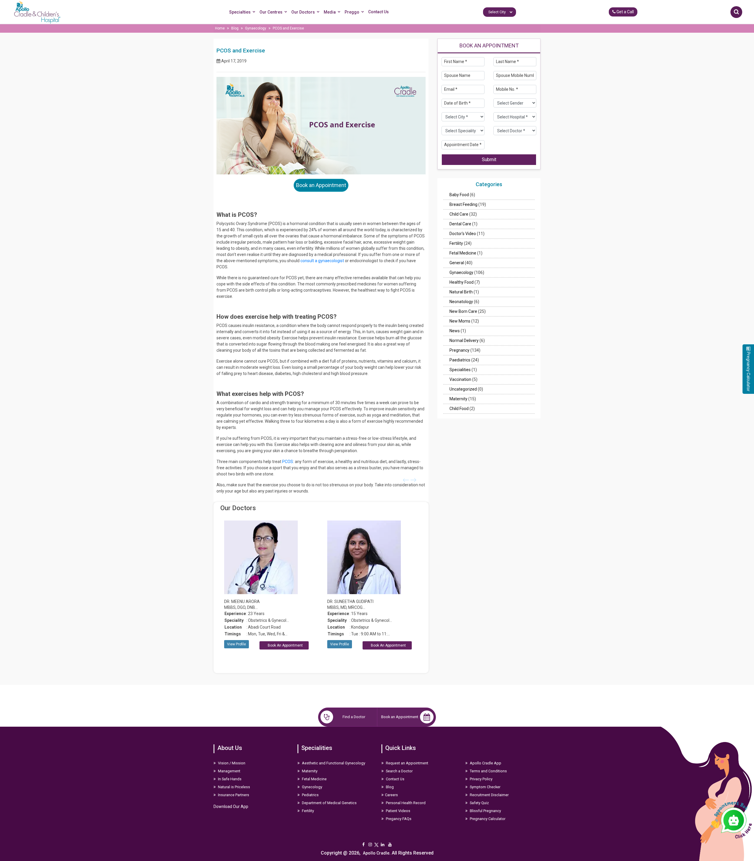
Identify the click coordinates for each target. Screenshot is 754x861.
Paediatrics (459, 360)
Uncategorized (463, 389)
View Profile (236, 644)
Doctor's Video (462, 233)
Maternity (458, 398)
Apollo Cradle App (485, 763)
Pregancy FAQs (398, 819)
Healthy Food (461, 282)
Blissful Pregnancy (485, 811)
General (456, 262)
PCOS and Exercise (288, 28)
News (454, 330)
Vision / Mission (231, 763)
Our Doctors (303, 12)
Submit (489, 159)
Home (220, 28)
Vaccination (460, 379)
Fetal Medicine (462, 253)
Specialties (240, 12)
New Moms (459, 321)
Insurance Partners (233, 795)
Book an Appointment (321, 185)
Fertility (456, 243)
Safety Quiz (479, 803)
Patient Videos (397, 811)
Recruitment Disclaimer (489, 795)
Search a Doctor (399, 771)
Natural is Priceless (233, 787)
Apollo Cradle (376, 853)
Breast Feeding (463, 204)
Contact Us (378, 11)
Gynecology (311, 787)
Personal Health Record (405, 803)
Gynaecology (255, 28)
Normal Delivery (464, 340)
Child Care (458, 214)
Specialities (460, 369)
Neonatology (461, 301)
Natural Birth (461, 292)
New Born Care (463, 311)
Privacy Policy (480, 779)
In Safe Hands (229, 779)
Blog (235, 28)
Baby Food (459, 194)
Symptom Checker (484, 787)
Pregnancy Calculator (487, 819)
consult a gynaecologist (322, 260)
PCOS (287, 461)
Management (228, 771)
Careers (391, 795)
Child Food (459, 408)
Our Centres (270, 12)
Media (330, 12)
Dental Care (460, 224)
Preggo (352, 12)
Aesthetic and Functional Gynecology (333, 763)
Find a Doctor (354, 717)
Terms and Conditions (488, 771)
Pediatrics (310, 795)
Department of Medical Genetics (329, 803)
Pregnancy (459, 350)
